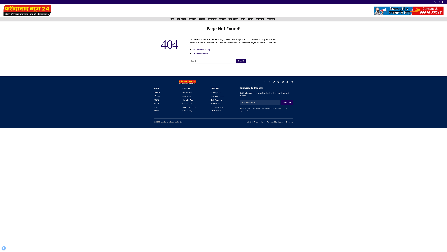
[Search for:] (213, 61)
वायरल (222, 19)
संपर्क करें (271, 19)
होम (172, 19)
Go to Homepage (200, 53)
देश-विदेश (181, 19)
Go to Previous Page (202, 49)
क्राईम (250, 19)
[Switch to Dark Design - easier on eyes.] (439, 2)
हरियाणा (192, 19)
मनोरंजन (260, 19)
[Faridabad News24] (27, 10)
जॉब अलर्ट (233, 19)
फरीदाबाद (212, 19)
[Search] (443, 2)
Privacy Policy (282, 108)
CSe (180, 122)
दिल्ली (202, 19)
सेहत (243, 19)
